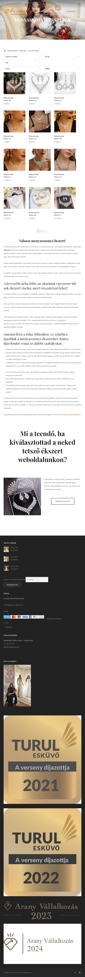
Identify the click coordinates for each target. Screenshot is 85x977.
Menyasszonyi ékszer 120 (59, 175)
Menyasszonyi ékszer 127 (8, 175)
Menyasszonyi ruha (43, 11)
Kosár (78, 14)
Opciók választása (19, 104)
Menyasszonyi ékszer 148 (8, 99)
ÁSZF (7, 623)
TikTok (54, 414)
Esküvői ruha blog (66, 14)
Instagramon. (76, 414)
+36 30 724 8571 (12, 2)
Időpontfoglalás (42, 14)
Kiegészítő (71, 11)
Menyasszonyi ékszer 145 (59, 99)
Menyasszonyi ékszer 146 (34, 99)
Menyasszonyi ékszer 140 (34, 137)
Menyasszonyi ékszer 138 (59, 137)
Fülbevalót (7, 304)
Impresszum (8, 627)
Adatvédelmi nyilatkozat (54, 618)
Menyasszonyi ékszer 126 (34, 175)
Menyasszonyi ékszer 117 (59, 214)
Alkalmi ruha (58, 11)
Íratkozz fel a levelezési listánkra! (14, 579)
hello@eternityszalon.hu (31, 2)
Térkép (6, 611)
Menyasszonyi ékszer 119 (8, 214)
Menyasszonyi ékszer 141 (8, 137)
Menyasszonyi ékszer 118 (34, 214)
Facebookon (64, 414)
